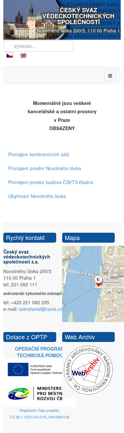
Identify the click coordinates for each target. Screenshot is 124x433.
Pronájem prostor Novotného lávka (44, 168)
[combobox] (38, 46)
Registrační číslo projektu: (40, 410)
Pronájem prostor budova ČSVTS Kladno (51, 182)
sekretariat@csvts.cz (40, 309)
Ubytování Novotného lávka (37, 196)
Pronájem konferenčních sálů (38, 154)
